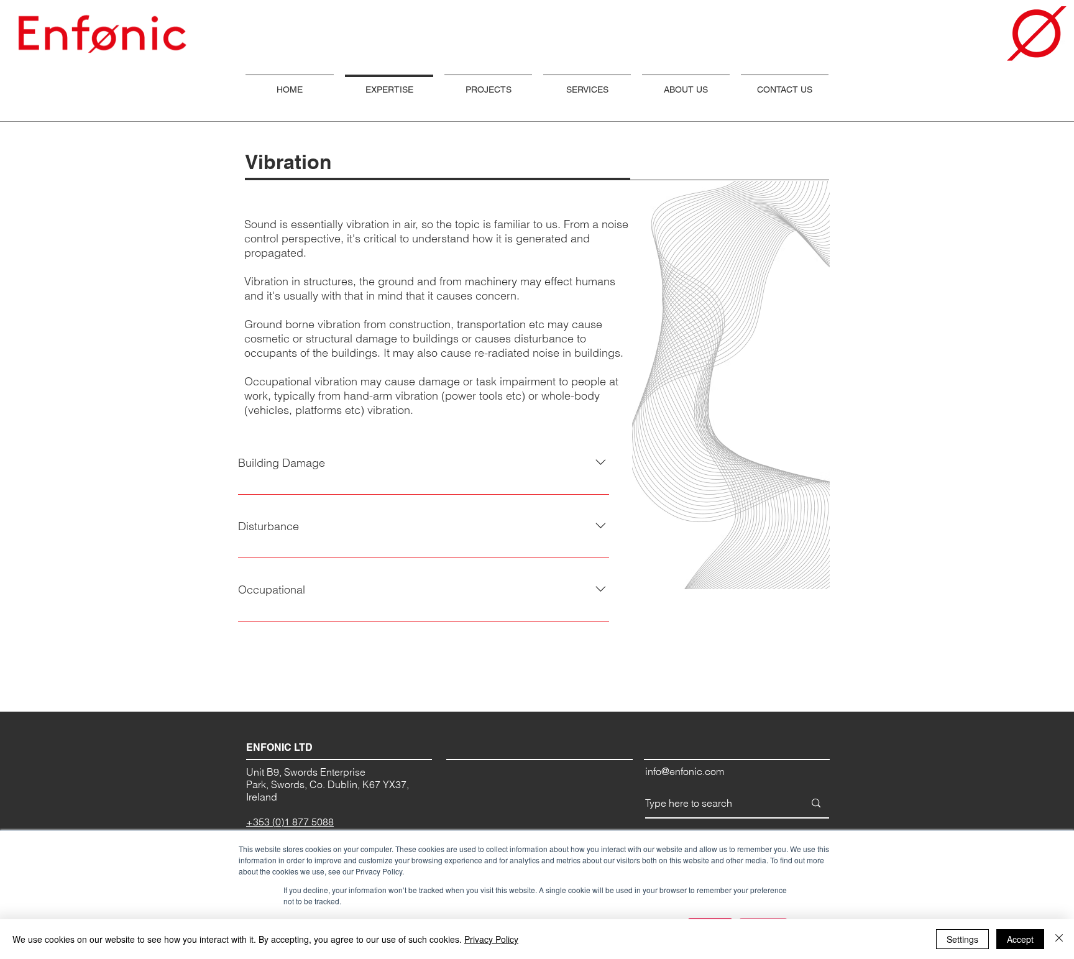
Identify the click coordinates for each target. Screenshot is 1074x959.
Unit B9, (265, 772)
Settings (962, 939)
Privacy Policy (491, 939)
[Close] (1059, 939)
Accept (1020, 939)
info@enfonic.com (684, 771)
